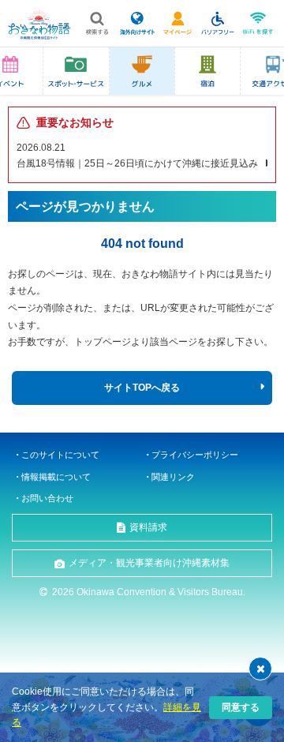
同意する (241, 707)
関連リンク (173, 477)
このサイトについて (60, 454)
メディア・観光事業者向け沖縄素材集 (149, 562)
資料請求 (148, 527)
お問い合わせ (47, 498)
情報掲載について (56, 477)
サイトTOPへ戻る (142, 387)
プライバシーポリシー (194, 454)
